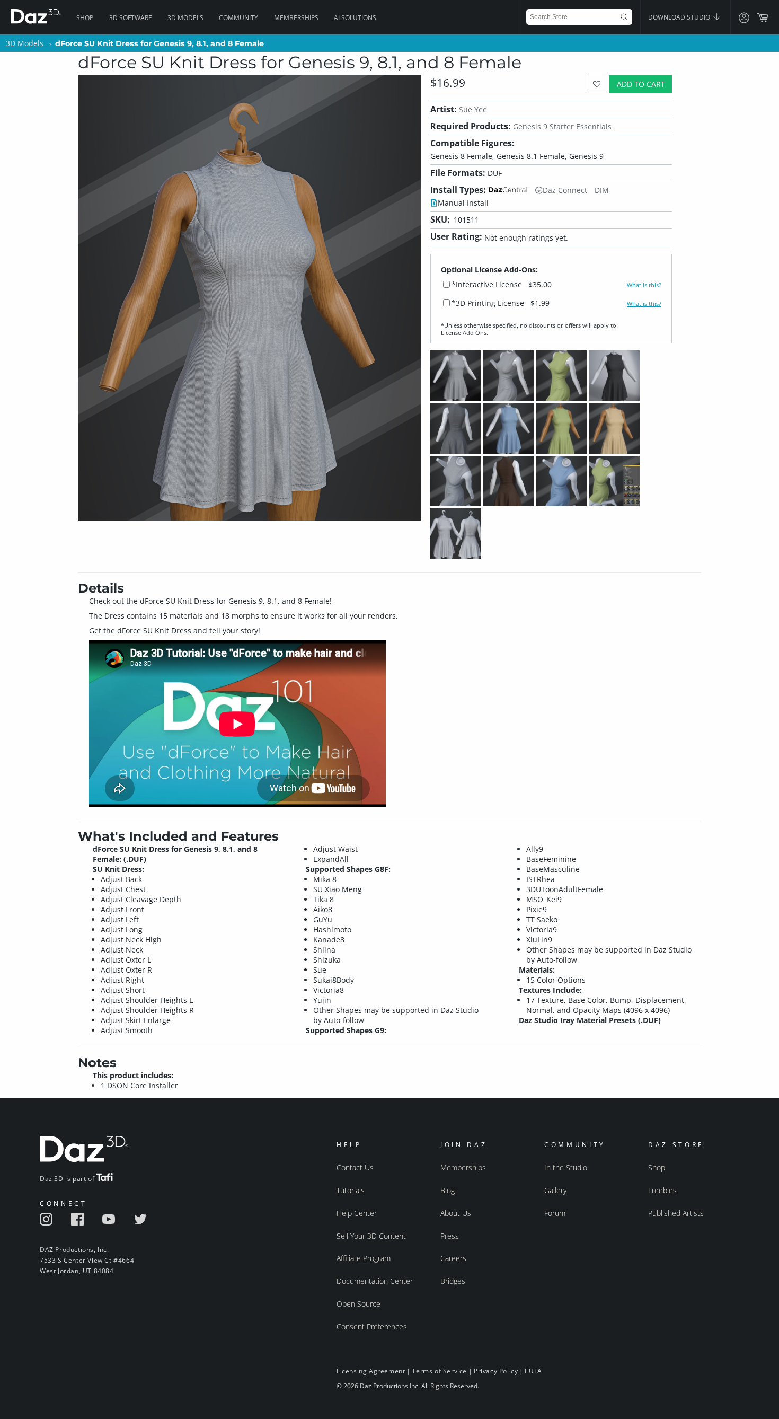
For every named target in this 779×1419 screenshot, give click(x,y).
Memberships (296, 17)
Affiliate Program (364, 1258)
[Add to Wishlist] (596, 84)
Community (238, 17)
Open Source (358, 1304)
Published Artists (676, 1213)
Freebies (662, 1190)
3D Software (130, 17)
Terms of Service (439, 1371)
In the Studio (565, 1167)
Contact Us (355, 1167)
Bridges (452, 1281)
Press (449, 1236)
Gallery (555, 1190)
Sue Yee (473, 109)
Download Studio (680, 17)
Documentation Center (375, 1281)
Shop (84, 17)
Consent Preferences (372, 1326)
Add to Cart (641, 84)
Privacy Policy (496, 1371)
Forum (554, 1213)
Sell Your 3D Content (371, 1236)
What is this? (644, 285)
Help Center (357, 1213)
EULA (533, 1371)
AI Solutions (355, 17)
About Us (455, 1213)
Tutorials (351, 1190)
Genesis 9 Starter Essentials (562, 126)
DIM (602, 190)
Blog (447, 1190)
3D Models (185, 17)
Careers (453, 1258)
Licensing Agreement (371, 1371)
